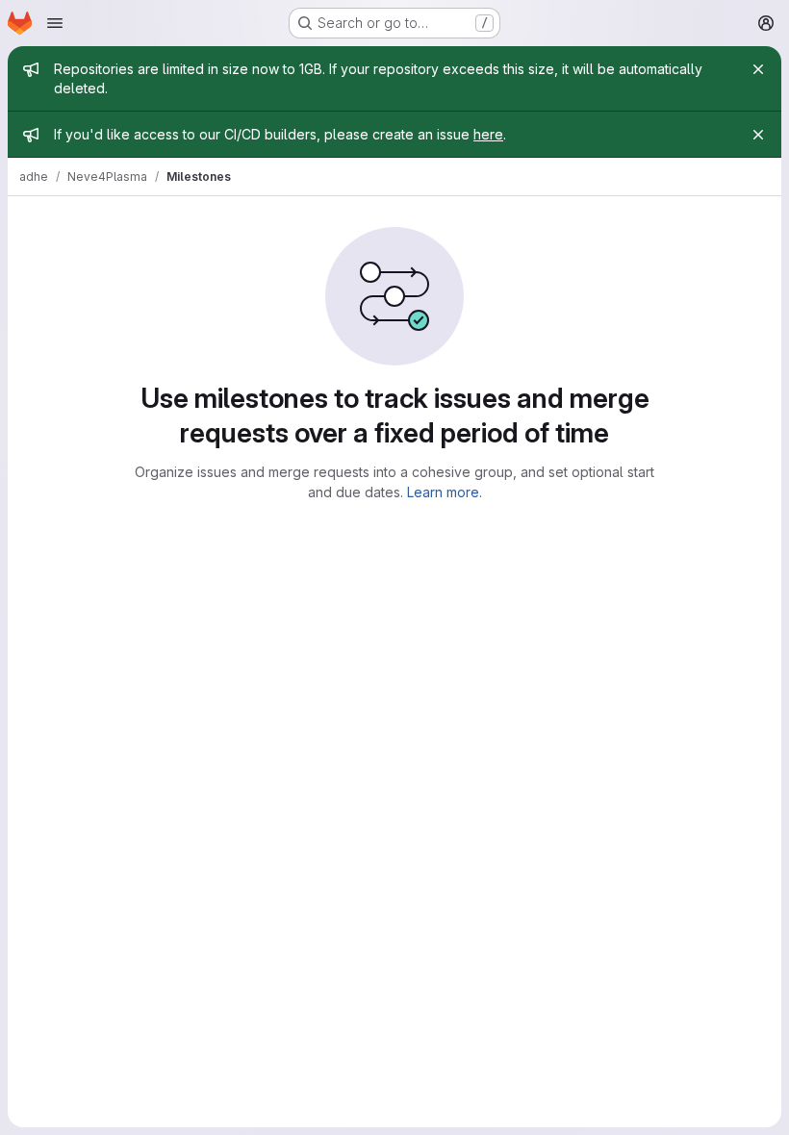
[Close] (758, 69)
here (488, 134)
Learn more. (444, 492)
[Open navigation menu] (54, 23)
